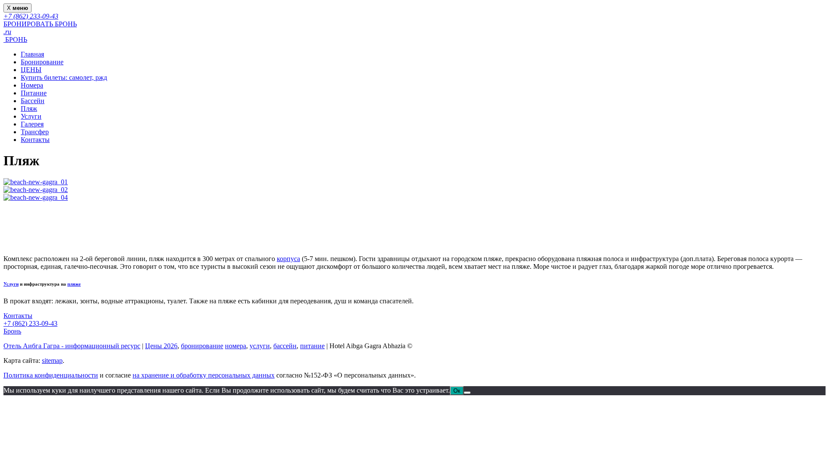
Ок (456, 390)
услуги (260, 346)
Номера (32, 85)
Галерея (32, 124)
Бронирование (42, 62)
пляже (74, 284)
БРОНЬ (15, 39)
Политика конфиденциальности (50, 375)
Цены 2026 (161, 346)
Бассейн (32, 100)
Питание (34, 93)
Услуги (31, 116)
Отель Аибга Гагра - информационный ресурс (71, 346)
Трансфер (35, 131)
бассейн (285, 346)
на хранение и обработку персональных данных (204, 375)
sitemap (52, 360)
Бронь (12, 331)
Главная (32, 54)
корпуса (288, 258)
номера (235, 346)
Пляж (29, 108)
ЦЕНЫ (31, 69)
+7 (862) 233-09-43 (30, 323)
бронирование (202, 346)
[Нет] (467, 392)
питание (312, 346)
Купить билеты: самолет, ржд (64, 77)
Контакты (35, 139)
